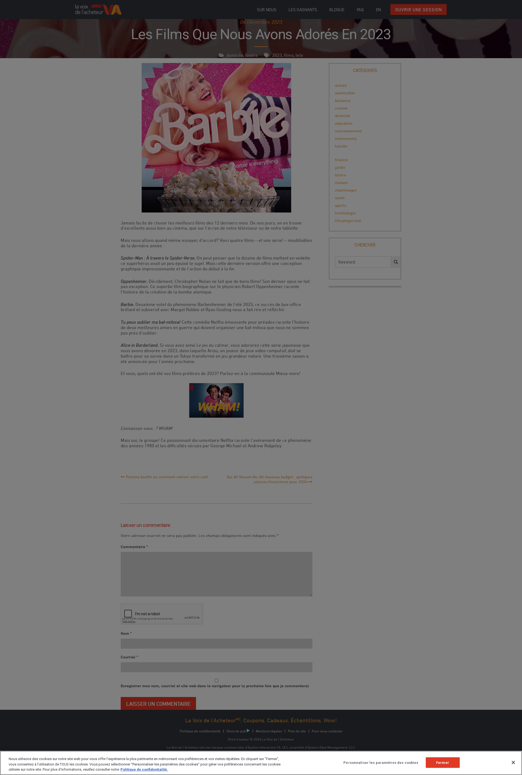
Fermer (442, 762)
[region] (261, 763)
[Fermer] (513, 762)
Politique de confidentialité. (144, 769)
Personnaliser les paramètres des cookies (380, 762)
